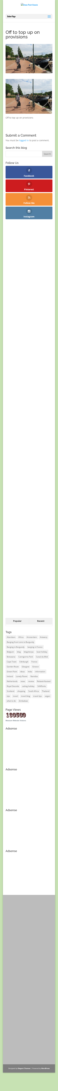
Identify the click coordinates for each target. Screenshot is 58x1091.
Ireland (10, 676)
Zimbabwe (23, 701)
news (23, 681)
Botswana (11, 656)
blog (19, 651)
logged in (24, 140)
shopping (21, 691)
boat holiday (42, 651)
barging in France (35, 647)
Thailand (45, 691)
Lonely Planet (21, 676)
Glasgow (25, 666)
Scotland (10, 691)
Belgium (10, 651)
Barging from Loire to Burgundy (20, 642)
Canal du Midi (42, 656)
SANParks (41, 686)
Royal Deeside (13, 686)
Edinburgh (23, 661)
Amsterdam (32, 637)
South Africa (33, 691)
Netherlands (12, 681)
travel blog (25, 696)
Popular (17, 620)
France (34, 661)
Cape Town (11, 661)
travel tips (37, 696)
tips (8, 696)
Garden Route (13, 666)
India (30, 671)
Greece (35, 666)
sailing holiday (28, 686)
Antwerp (43, 637)
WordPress (45, 1068)
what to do (11, 701)
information (40, 671)
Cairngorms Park (25, 656)
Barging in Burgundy (15, 647)
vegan (47, 696)
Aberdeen (11, 637)
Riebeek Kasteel (44, 681)
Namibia (34, 676)
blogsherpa (29, 651)
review (31, 681)
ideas (22, 671)
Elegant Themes (24, 1068)
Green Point (12, 671)
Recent (40, 620)
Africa (21, 637)
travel (15, 696)
